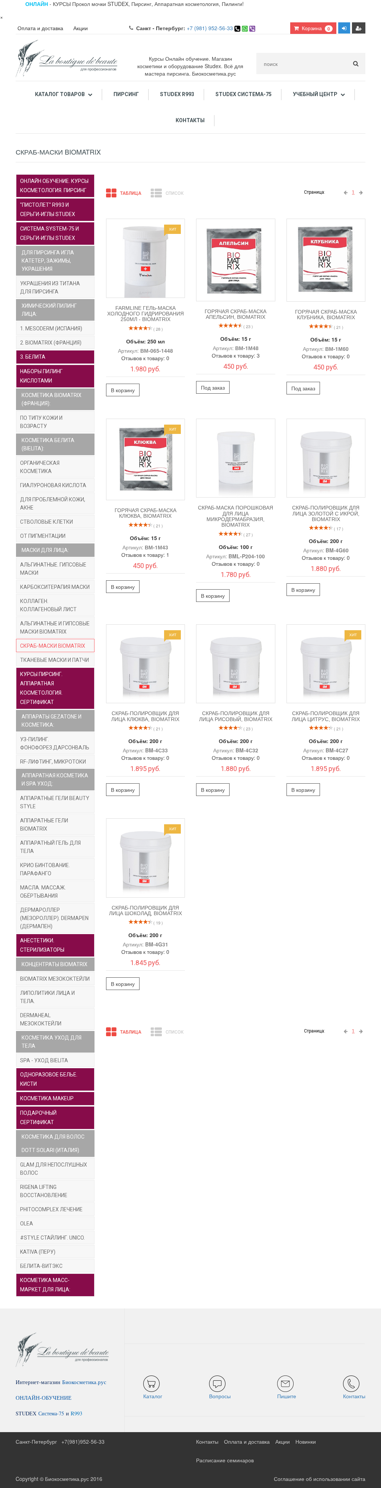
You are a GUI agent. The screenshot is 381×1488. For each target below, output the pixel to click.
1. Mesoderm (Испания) (51, 328)
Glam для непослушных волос (53, 1169)
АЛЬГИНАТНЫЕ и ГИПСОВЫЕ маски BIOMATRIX (55, 628)
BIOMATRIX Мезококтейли (55, 979)
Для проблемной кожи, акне (52, 503)
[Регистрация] (359, 28)
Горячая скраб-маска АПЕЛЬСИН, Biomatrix (235, 314)
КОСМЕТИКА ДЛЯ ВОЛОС (53, 1137)
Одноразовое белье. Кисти (48, 1079)
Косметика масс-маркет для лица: (45, 1284)
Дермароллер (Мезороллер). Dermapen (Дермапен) (54, 918)
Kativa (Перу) (37, 1252)
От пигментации (42, 536)
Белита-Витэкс (41, 1266)
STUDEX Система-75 (243, 94)
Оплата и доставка (40, 28)
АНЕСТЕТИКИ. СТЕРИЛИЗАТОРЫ (42, 945)
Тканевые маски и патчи (54, 660)
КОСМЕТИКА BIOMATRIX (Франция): (51, 399)
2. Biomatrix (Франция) (50, 343)
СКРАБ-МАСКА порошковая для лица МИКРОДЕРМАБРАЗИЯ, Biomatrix (235, 516)
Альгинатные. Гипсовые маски (53, 569)
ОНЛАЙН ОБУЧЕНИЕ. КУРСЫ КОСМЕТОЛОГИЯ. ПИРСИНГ (54, 185)
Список (174, 193)
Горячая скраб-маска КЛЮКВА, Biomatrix (145, 513)
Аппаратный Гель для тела (50, 847)
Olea (26, 1224)
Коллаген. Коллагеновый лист (48, 605)
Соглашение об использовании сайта (319, 1478)
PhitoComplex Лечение (51, 1209)
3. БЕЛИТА (32, 357)
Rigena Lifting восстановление (43, 1191)
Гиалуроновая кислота (53, 485)
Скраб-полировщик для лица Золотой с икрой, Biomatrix (325, 513)
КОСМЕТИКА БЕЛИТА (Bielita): (48, 444)
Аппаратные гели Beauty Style (54, 802)
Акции (80, 28)
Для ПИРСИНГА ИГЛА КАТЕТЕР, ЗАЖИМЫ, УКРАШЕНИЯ (48, 261)
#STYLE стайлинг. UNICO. (52, 1238)
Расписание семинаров (225, 1460)
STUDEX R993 (177, 94)
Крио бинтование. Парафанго (45, 869)
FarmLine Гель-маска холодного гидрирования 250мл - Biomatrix (145, 314)
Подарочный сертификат (38, 1117)
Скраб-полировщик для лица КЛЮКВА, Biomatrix (145, 716)
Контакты (190, 120)
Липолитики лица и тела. (47, 997)
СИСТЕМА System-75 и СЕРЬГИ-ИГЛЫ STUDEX (49, 233)
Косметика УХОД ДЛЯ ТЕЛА (51, 1042)
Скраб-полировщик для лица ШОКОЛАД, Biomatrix (145, 910)
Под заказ (213, 387)
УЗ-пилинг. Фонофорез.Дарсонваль (54, 743)
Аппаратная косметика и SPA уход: (55, 779)
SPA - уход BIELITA (44, 1060)
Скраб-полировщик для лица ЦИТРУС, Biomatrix (326, 716)
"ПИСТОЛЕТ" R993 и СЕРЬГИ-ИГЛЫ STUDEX (47, 209)
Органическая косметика (40, 467)
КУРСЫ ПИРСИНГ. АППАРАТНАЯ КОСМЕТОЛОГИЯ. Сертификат (41, 688)
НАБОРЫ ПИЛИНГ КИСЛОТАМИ (41, 376)
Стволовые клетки (46, 522)
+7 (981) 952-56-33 (210, 28)
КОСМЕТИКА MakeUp (47, 1098)
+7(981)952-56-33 (83, 1441)
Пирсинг (126, 94)
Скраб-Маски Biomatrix (52, 646)
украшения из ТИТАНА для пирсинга (50, 287)
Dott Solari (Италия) (50, 1150)
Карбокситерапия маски (55, 587)
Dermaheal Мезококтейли (40, 1019)
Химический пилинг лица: (49, 310)
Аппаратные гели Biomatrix (44, 825)
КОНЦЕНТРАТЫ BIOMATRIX (54, 964)
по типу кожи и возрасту (41, 422)
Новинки (305, 1441)
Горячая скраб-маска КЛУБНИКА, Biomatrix (326, 314)
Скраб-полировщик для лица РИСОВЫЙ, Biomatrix (235, 716)
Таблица (130, 193)
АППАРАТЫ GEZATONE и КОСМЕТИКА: (51, 721)
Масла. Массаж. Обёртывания (43, 892)
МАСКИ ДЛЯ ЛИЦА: (45, 550)
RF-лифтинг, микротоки (53, 762)
